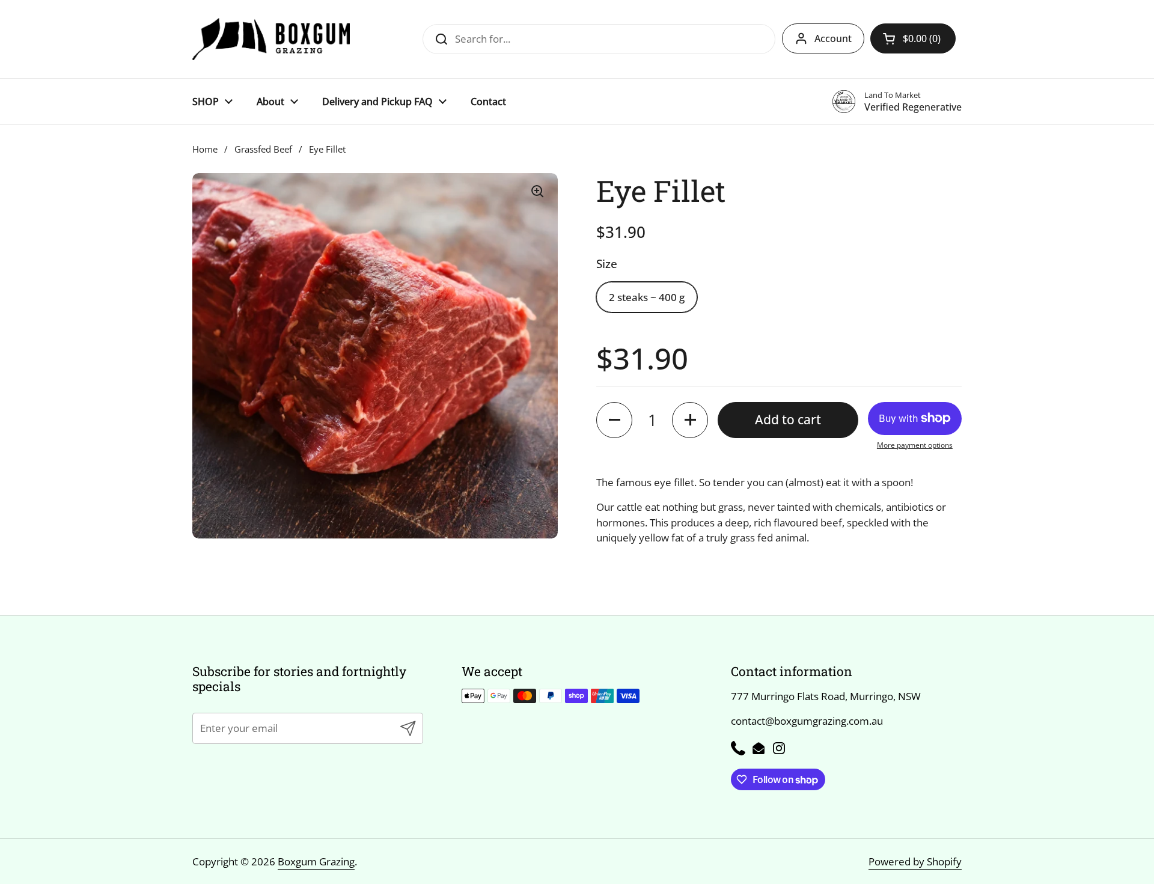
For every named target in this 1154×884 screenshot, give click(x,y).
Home (205, 149)
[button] (913, 38)
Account (833, 38)
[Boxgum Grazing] (271, 39)
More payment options (915, 445)
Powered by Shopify (915, 861)
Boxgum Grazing (316, 861)
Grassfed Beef (263, 149)
